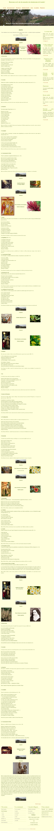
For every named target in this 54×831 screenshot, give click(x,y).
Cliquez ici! (46, 105)
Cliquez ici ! (46, 41)
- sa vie (2, 812)
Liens (32, 7)
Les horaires (17, 812)
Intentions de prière (25, 7)
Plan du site (42, 7)
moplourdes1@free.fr (48, 816)
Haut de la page (38, 803)
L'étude (16, 816)
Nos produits (30, 811)
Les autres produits (31, 812)
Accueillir (16, 820)
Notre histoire (3, 820)
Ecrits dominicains (4, 822)
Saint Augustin (3, 809)
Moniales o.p (3, 818)
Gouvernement (17, 818)
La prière (16, 811)
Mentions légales (32, 828)
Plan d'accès (18, 7)
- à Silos (2, 814)
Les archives (36, 7)
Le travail (16, 814)
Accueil (4, 7)
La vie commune (17, 809)
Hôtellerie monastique (31, 809)
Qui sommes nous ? (11, 7)
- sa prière (3, 816)
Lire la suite (46, 55)
